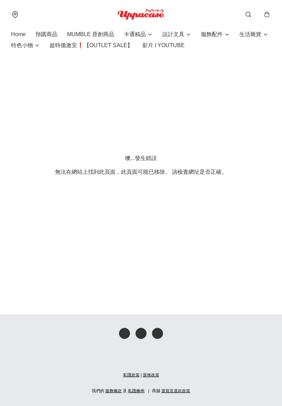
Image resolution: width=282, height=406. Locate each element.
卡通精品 (135, 34)
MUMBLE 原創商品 (90, 34)
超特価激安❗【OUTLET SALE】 (91, 45)
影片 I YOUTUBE (163, 45)
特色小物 (22, 45)
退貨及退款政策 (175, 390)
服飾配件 (212, 34)
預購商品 (46, 34)
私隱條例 (136, 390)
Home (18, 34)
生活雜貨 (250, 34)
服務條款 (113, 390)
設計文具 (173, 34)
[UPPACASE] (141, 14)
